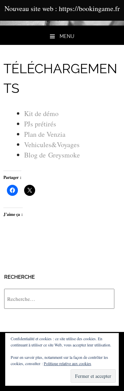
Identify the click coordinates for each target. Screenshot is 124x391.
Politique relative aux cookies (67, 363)
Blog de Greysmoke (52, 155)
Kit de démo (41, 113)
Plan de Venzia (44, 134)
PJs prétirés (40, 123)
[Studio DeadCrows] (62, 23)
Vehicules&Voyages (52, 144)
